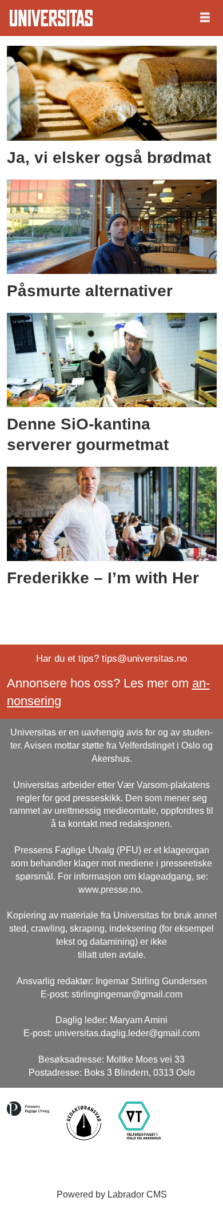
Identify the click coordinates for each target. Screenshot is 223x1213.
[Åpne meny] (205, 18)
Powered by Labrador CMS (112, 1194)
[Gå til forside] (51, 18)
